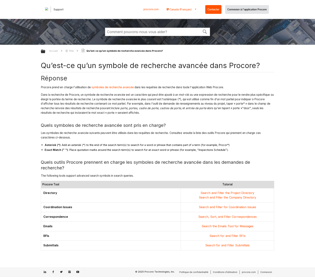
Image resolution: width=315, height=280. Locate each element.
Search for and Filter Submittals (227, 245)
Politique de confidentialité (193, 272)
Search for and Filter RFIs (227, 236)
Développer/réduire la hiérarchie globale (45, 51)
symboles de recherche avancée (113, 87)
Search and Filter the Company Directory (227, 197)
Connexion (266, 272)
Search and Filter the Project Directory (227, 193)
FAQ (71, 50)
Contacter (213, 9)
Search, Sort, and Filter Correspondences (227, 217)
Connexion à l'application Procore (247, 9)
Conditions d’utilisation (225, 272)
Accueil (54, 50)
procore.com (151, 9)
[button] (205, 31)
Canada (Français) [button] (180, 9)
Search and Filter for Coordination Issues (227, 207)
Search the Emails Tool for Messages (227, 226)
